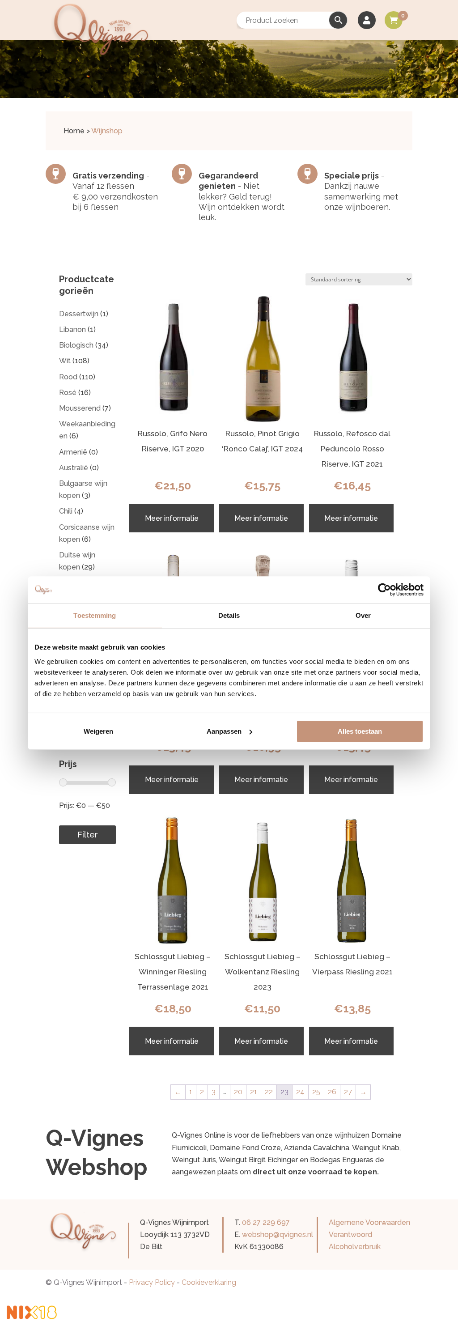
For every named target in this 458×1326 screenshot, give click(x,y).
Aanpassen (224, 731)
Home (74, 131)
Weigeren (98, 731)
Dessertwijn (78, 314)
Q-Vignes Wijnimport (88, 1282)
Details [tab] (229, 615)
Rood (68, 377)
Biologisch (76, 345)
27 (348, 1092)
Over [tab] (363, 615)
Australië (73, 467)
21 (253, 1092)
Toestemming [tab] (94, 615)
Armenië (73, 452)
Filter (87, 834)
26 (332, 1092)
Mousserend (80, 408)
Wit (65, 361)
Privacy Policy (152, 1282)
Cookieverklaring (209, 1282)
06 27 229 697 (266, 1222)
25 (316, 1092)
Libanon (72, 329)
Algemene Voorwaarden (369, 1222)
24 (300, 1092)
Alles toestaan (360, 731)
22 (269, 1092)
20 (238, 1092)
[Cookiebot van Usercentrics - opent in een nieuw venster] (384, 589)
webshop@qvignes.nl (277, 1234)
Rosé (67, 392)
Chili (65, 511)
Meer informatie (172, 518)
